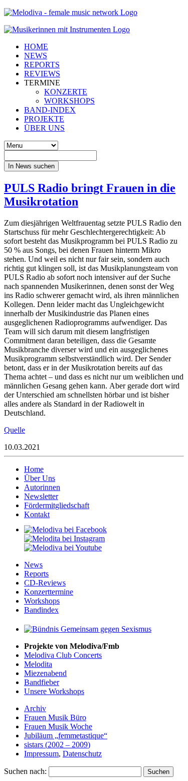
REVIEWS (42, 73)
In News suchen (31, 166)
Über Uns (39, 478)
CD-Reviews (45, 582)
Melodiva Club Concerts (63, 655)
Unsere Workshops (54, 691)
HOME (36, 46)
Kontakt (37, 514)
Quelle (14, 430)
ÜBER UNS (44, 128)
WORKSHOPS (69, 100)
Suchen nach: (25, 771)
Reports (36, 573)
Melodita (38, 664)
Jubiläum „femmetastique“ (65, 735)
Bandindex (41, 610)
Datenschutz (82, 753)
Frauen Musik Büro (55, 717)
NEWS (35, 55)
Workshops (42, 601)
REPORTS (42, 64)
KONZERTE (65, 91)
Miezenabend (45, 673)
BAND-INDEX (50, 110)
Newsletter (41, 496)
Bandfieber (41, 682)
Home (34, 469)
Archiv (35, 708)
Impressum (41, 753)
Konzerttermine (48, 592)
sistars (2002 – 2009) (57, 744)
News (33, 564)
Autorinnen (42, 487)
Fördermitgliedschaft (56, 505)
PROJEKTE (44, 119)
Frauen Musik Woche (58, 726)
